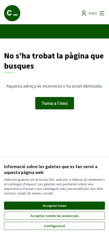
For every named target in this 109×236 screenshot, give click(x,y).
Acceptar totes (54, 205)
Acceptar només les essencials (54, 215)
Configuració (54, 226)
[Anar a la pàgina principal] (41, 13)
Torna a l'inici (55, 103)
